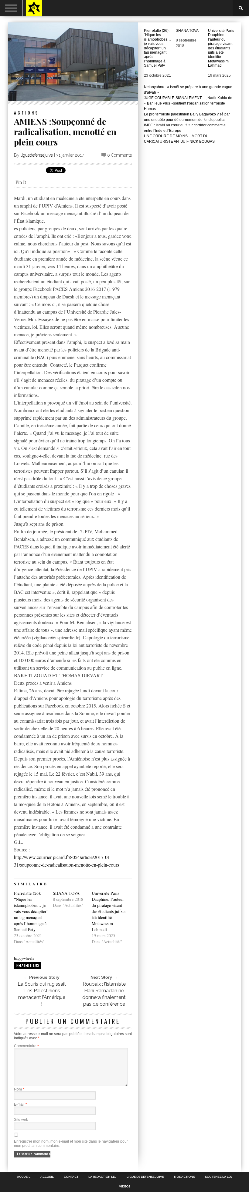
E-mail (20, 1104)
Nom (19, 1089)
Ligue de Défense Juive (145, 1176)
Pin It (20, 182)
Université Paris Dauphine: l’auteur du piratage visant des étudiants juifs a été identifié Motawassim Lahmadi (108, 911)
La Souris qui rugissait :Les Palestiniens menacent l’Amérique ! (42, 994)
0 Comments (119, 155)
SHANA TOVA (66, 893)
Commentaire (26, 1046)
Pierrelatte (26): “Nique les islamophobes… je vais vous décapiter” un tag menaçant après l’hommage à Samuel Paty (31, 911)
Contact (71, 1176)
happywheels (24, 958)
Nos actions (184, 1176)
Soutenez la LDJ (218, 1176)
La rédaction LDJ (102, 1176)
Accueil (23, 1176)
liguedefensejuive (37, 155)
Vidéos (124, 1186)
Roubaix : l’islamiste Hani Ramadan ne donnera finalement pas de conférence (104, 994)
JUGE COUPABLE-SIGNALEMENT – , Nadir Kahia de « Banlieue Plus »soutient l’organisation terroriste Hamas (188, 103)
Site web (21, 1119)
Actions (26, 112)
